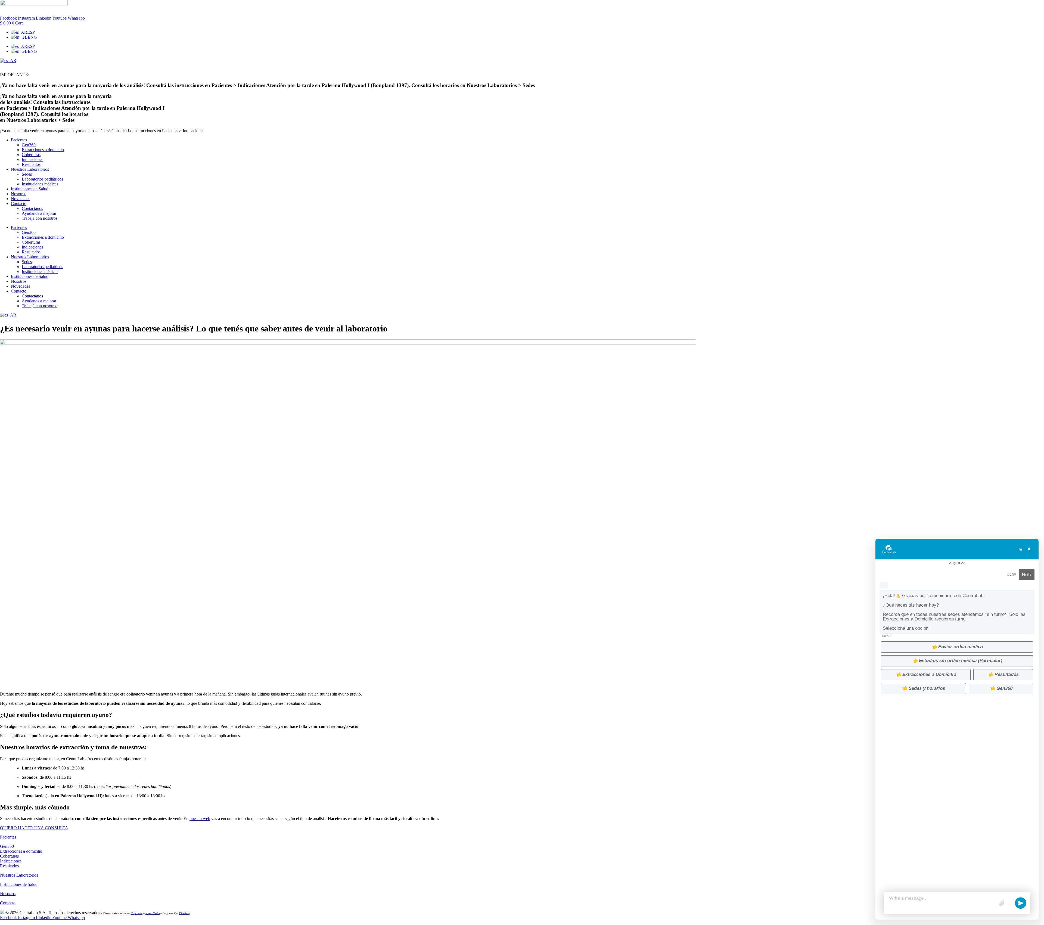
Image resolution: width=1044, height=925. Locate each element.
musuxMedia (152, 913)
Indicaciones (32, 159)
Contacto (18, 203)
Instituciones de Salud (29, 189)
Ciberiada (184, 913)
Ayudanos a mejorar (39, 213)
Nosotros (18, 193)
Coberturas (31, 154)
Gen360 (29, 144)
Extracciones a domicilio (43, 149)
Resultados (31, 164)
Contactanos (32, 208)
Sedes (27, 174)
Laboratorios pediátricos (42, 179)
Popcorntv (136, 913)
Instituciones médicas (40, 184)
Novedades (20, 198)
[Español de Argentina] (8, 60)
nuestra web (199, 818)
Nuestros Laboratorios (30, 169)
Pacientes (19, 140)
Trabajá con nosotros (39, 218)
